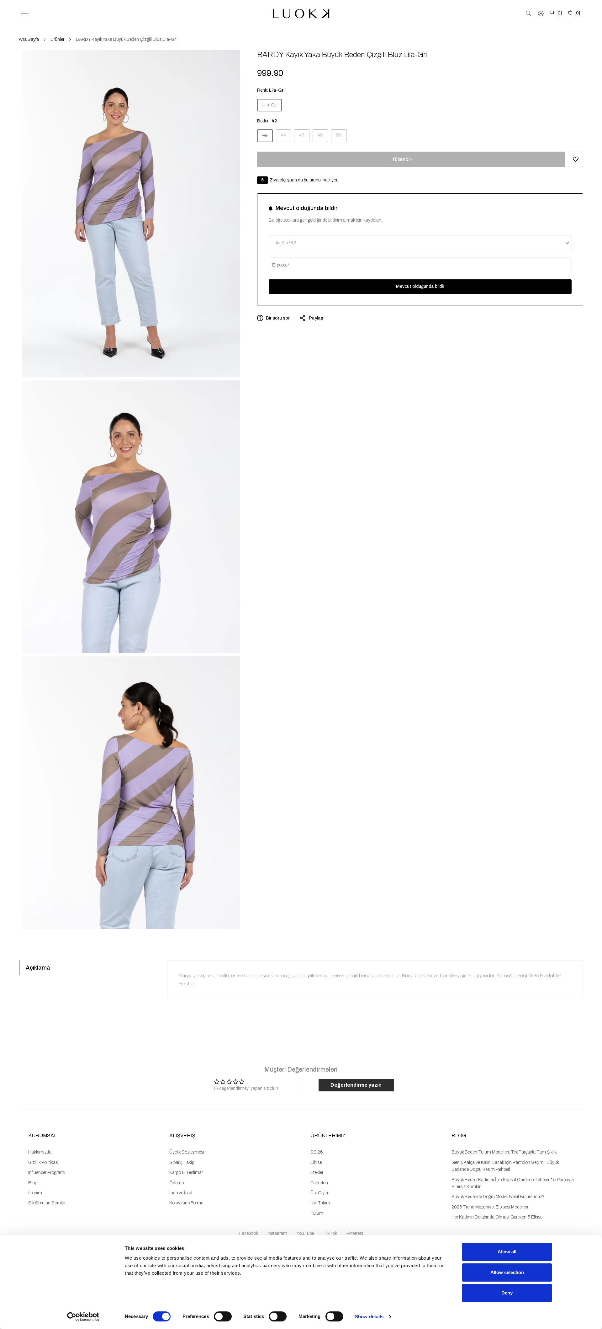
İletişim (35, 1193)
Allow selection (507, 1272)
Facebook (248, 1233)
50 (341, 137)
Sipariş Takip (181, 1162)
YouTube (305, 1233)
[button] (575, 159)
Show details (369, 1316)
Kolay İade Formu (186, 1203)
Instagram (277, 1233)
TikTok (330, 1233)
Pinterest (354, 1233)
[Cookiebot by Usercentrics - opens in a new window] (83, 1316)
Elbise (316, 1162)
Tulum (316, 1213)
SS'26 (316, 1152)
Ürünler (57, 39)
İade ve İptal (180, 1193)
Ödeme (176, 1183)
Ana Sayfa (29, 39)
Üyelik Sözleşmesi (186, 1152)
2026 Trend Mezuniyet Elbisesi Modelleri (490, 1207)
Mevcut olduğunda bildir (420, 286)
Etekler (316, 1172)
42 (267, 137)
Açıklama (38, 968)
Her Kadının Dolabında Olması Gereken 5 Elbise (497, 1217)
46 (304, 137)
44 (286, 137)
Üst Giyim (320, 1193)
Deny (507, 1292)
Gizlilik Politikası (43, 1162)
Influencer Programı (46, 1172)
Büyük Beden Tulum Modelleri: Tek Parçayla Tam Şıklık (504, 1152)
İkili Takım (320, 1203)
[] (559, 13)
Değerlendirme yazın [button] (356, 1085)
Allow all (507, 1251)
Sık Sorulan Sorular (47, 1203)
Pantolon (319, 1183)
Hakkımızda (39, 1152)
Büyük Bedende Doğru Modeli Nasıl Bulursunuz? (498, 1196)
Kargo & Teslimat (186, 1172)
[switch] (223, 1316)
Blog (32, 1183)
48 (322, 137)
